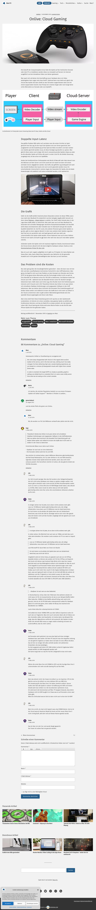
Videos (34, 325)
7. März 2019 (31, 475)
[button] (38, 890)
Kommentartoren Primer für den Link (32, 248)
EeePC (60, 218)
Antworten (28, 380)
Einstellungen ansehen (32, 903)
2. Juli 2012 (29, 352)
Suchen (70, 870)
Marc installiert (51, 322)
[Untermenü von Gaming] (58, 3)
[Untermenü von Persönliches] (75, 3)
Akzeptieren (8, 903)
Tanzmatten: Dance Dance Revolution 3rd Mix (16, 823)
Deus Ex (55, 880)
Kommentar (25, 747)
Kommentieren (56, 14)
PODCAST (47, 3)
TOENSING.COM (54, 907)
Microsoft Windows (66, 322)
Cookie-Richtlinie (12, 907)
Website (23, 784)
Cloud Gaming (38, 322)
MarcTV (8, 3)
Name (23, 768)
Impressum (29, 907)
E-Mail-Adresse (26, 776)
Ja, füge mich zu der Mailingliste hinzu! (34, 792)
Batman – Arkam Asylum (36, 220)
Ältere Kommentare (28, 735)
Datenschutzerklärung (21, 907)
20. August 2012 (30, 402)
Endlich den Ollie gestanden (10, 852)
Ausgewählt (26, 322)
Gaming (38, 14)
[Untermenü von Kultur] (82, 3)
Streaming (26, 325)
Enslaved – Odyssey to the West (42, 823)
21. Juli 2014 (31, 417)
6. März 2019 (29, 430)
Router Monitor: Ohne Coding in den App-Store (47, 852)
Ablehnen (19, 903)
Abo (39, 3)
